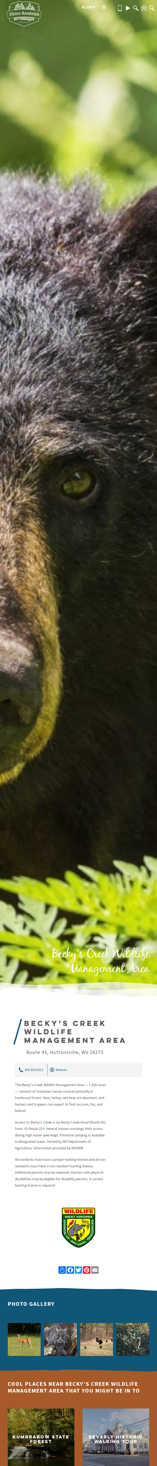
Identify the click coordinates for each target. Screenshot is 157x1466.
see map (50, 1135)
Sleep (88, 7)
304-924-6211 (34, 1070)
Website (61, 1070)
